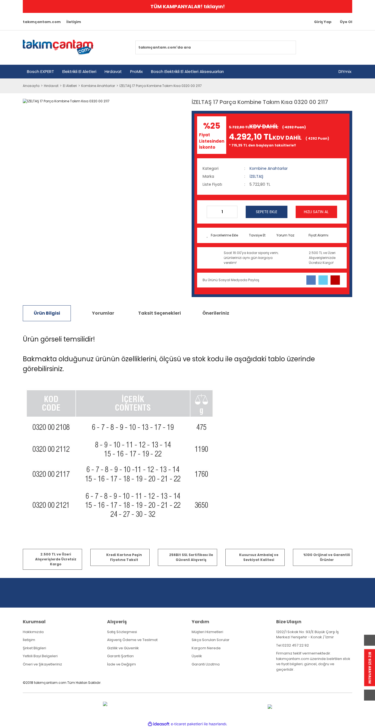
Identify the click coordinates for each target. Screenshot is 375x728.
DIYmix (344, 71)
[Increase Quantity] (233, 212)
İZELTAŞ (256, 176)
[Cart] (345, 47)
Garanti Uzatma (206, 664)
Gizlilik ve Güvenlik (123, 648)
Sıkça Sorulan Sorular (211, 639)
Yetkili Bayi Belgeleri (40, 656)
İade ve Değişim (121, 664)
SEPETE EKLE (266, 212)
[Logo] (58, 47)
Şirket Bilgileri (34, 648)
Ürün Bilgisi (47, 313)
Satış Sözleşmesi (122, 631)
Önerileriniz (215, 313)
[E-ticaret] (187, 723)
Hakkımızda (33, 631)
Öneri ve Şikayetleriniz (42, 664)
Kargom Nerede (206, 648)
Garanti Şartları (120, 656)
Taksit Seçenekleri (159, 313)
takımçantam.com (42, 21)
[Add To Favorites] (222, 235)
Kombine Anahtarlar (269, 168)
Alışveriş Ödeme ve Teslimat (132, 639)
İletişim (73, 21)
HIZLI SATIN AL (316, 212)
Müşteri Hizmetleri (207, 631)
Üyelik (197, 656)
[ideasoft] (159, 724)
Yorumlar (103, 313)
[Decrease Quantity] (211, 212)
